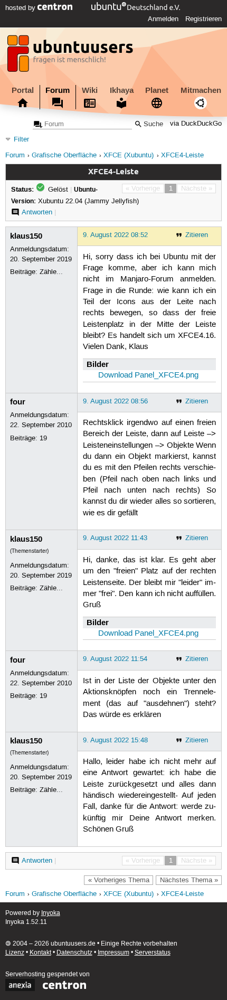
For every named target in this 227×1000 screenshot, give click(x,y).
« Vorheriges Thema (118, 880)
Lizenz (14, 953)
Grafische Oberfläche (64, 155)
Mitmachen (201, 90)
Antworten (37, 212)
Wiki (90, 90)
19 (43, 438)
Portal (23, 90)
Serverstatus (153, 953)
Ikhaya (122, 90)
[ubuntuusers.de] (71, 56)
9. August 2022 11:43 (115, 538)
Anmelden (163, 19)
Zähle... (51, 272)
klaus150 (26, 236)
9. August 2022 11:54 (115, 659)
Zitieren (196, 235)
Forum (57, 90)
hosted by (21, 8)
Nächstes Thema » (189, 880)
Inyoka (50, 913)
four (17, 402)
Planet (156, 90)
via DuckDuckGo (196, 124)
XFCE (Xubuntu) (128, 155)
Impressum (113, 953)
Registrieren (203, 19)
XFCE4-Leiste (182, 155)
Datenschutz (74, 953)
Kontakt (40, 953)
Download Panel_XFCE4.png (148, 375)
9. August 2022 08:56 (115, 401)
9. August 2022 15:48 (115, 740)
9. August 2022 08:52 (115, 235)
